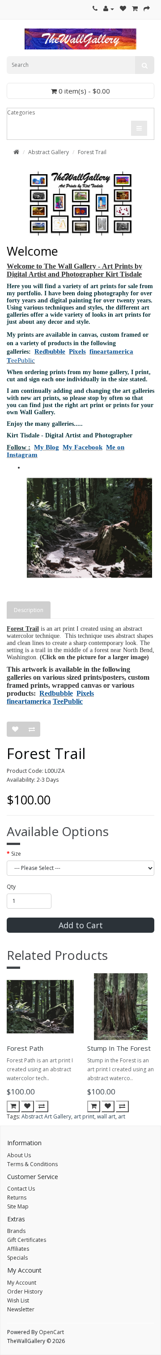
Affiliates (18, 1249)
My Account (21, 1282)
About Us (19, 1155)
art (121, 1116)
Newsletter (20, 1309)
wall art (106, 1116)
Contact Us (21, 1188)
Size (16, 853)
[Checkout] (147, 8)
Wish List (18, 1300)
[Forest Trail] (89, 527)
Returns (16, 1197)
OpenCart (51, 1332)
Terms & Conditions (32, 1164)
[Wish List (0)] (123, 8)
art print (84, 1116)
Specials (17, 1257)
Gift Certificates (26, 1240)
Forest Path (25, 1048)
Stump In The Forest (119, 1048)
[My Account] (108, 8)
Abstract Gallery (48, 152)
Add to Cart (81, 925)
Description (28, 610)
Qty (11, 886)
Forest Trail (92, 152)
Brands (16, 1231)
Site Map (18, 1206)
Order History (24, 1291)
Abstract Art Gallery (46, 1116)
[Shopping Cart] (135, 8)
